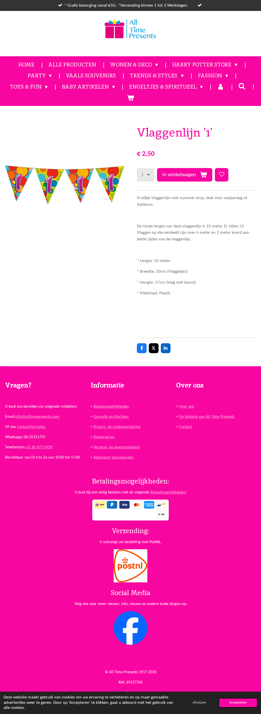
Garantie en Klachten (111, 417)
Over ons (186, 407)
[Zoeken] (242, 86)
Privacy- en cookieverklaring (117, 427)
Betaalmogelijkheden (111, 407)
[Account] (221, 86)
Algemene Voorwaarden (114, 458)
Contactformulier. (31, 427)
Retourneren (104, 437)
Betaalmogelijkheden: (168, 492)
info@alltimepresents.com (37, 417)
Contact (185, 427)
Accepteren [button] (238, 703)
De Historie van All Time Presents (206, 417)
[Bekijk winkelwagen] (130, 97)
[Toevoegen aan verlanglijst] (221, 175)
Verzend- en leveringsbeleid (116, 447)
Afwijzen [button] (199, 703)
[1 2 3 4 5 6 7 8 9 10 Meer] (145, 175)
